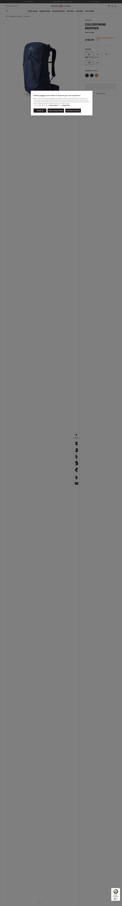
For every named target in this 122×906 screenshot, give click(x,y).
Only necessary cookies (56, 110)
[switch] (116, 899)
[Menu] (119, 889)
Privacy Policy (53, 105)
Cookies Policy (66, 105)
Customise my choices (73, 110)
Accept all (40, 110)
